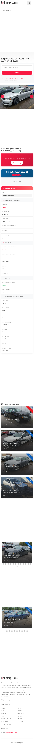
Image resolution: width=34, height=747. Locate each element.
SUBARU (5, 721)
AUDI (3, 708)
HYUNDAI (21, 713)
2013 (22, 78)
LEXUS (20, 716)
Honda (4, 713)
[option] (17, 553)
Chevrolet (5, 711)
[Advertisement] (17, 31)
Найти (17, 72)
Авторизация (7, 10)
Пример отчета (17, 181)
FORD (20, 711)
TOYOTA (20, 721)
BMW (20, 708)
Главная (3, 78)
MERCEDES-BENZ (7, 719)
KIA (3, 716)
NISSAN (20, 719)
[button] (2, 96)
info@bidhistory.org (11, 732)
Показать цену (17, 163)
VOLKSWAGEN (10, 78)
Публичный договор (8, 700)
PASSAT (17, 78)
